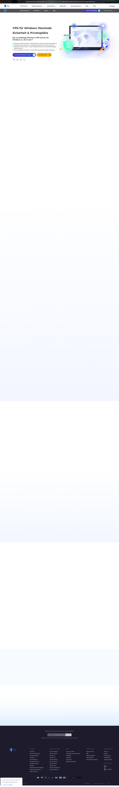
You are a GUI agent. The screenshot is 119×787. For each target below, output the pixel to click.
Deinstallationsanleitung (92, 759)
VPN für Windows (54, 751)
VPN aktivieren (89, 757)
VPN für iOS (52, 757)
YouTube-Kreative (108, 759)
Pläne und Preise (34, 771)
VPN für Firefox (53, 763)
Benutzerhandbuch (90, 755)
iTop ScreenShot (33, 759)
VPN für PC (52, 755)
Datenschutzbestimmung (11, 782)
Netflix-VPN (68, 125)
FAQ (87, 753)
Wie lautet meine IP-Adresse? (73, 753)
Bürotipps (68, 757)
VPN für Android (53, 759)
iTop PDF (32, 765)
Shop (94, 6)
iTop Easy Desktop (34, 755)
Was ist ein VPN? (70, 751)
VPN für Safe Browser (55, 767)
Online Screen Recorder (35, 769)
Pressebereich (107, 755)
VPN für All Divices (54, 769)
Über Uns (106, 751)
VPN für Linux (53, 765)
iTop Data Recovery (34, 761)
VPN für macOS (53, 753)
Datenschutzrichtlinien (99, 783)
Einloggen (112, 6)
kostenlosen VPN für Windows (62, 160)
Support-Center (90, 751)
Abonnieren (68, 734)
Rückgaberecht (87, 783)
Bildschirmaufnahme (71, 761)
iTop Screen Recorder (35, 753)
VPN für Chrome (53, 761)
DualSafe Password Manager (36, 767)
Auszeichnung (107, 757)
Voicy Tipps (69, 759)
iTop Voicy (32, 757)
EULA (109, 783)
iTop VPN (32, 751)
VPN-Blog (68, 755)
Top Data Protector (34, 763)
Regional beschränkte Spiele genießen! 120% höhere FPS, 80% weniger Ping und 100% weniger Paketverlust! (60, 1)
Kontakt (105, 753)
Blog (54, 10)
